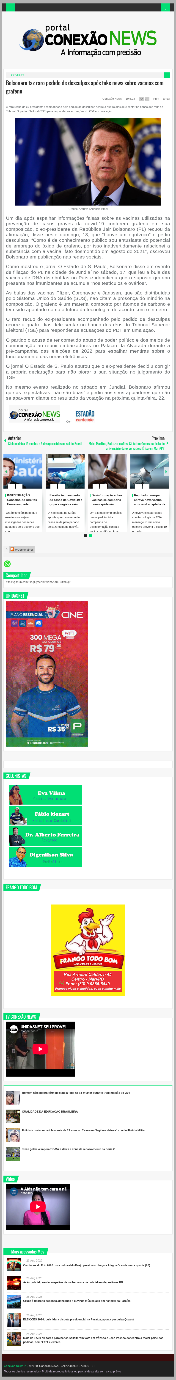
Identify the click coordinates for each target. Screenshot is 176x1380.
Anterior (166, 471)
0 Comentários (23, 549)
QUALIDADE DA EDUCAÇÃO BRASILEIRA (50, 1111)
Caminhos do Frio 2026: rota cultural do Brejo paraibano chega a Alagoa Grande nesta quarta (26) (86, 1265)
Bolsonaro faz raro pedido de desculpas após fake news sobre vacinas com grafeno (85, 87)
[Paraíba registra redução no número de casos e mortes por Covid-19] (22, 471)
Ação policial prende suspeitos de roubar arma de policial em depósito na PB (73, 1282)
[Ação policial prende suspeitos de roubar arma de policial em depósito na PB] (14, 1283)
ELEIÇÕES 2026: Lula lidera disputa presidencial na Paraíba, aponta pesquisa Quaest (78, 1319)
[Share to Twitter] (31, 475)
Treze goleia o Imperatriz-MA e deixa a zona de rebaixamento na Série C (68, 1149)
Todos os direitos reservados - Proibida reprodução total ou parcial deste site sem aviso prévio (62, 1371)
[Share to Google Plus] (37, 475)
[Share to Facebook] (25, 475)
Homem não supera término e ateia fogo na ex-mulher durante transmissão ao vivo (76, 1092)
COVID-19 (17, 75)
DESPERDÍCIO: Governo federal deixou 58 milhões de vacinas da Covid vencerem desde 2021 (66, 504)
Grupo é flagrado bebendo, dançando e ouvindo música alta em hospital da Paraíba (77, 1301)
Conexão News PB (16, 1366)
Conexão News (112, 98)
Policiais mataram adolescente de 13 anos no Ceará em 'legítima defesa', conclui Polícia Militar (84, 1130)
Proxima (6, 471)
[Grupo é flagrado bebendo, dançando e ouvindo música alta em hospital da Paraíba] (14, 1302)
